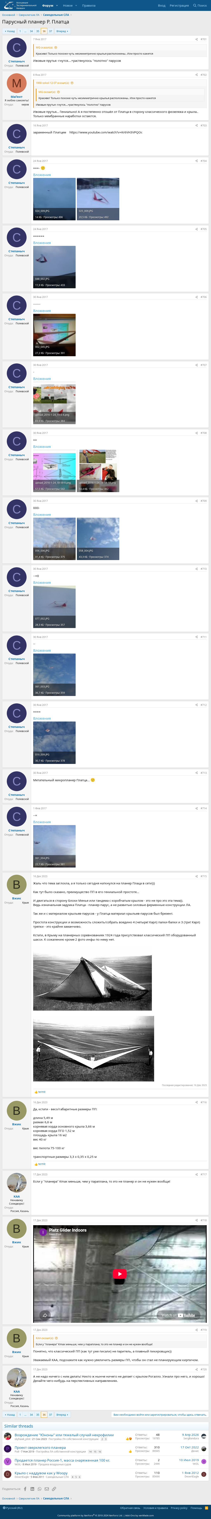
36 (44, 31)
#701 (204, 39)
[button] (57, 5)
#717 (204, 1174)
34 (31, 31)
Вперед (61, 31)
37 (50, 31)
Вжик (16, 898)
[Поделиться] (196, 39)
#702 (204, 75)
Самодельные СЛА (57, 1477)
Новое (68, 5)
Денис (195, 1451)
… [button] (25, 31)
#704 (204, 161)
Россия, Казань (20, 1211)
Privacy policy (179, 1508)
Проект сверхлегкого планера (40, 1447)
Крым (25, 902)
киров (25, 104)
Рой (17, 1451)
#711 (204, 637)
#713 (204, 773)
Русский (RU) (14, 1508)
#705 (204, 229)
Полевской (22, 65)
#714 (204, 808)
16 (99, 1451)
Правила (88, 5)
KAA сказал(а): (45, 1338)
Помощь (196, 1508)
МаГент (16, 97)
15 (95, 1451)
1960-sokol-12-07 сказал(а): (52, 83)
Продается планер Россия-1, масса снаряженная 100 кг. (62, 1460)
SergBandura (191, 1438)
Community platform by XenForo (90, 1515)
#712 (204, 705)
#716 (204, 1102)
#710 (204, 569)
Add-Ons (130, 1515)
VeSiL (18, 1464)
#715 (204, 876)
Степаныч (16, 61)
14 (90, 1451)
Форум (47, 5)
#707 (204, 365)
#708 (204, 433)
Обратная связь (130, 1508)
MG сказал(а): (44, 47)
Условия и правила (155, 1508)
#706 (204, 297)
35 (37, 31)
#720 (204, 1369)
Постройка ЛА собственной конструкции (73, 1439)
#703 (204, 125)
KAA (17, 1196)
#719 (204, 1330)
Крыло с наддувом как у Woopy (41, 1473)
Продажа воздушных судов (54, 1464)
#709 (204, 501)
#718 (204, 1220)
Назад (11, 31)
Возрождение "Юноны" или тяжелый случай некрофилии (64, 1435)
